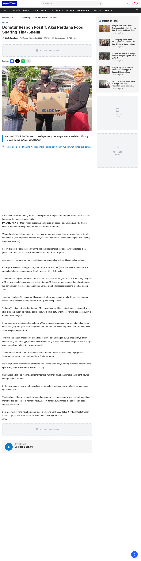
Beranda (16, 10)
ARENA (26, 10)
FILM (51, 10)
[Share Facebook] (12, 61)
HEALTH (59, 10)
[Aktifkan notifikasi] (134, 554)
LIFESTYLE (97, 10)
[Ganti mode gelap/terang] (128, 3)
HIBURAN (70, 10)
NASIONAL (109, 10)
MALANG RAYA (83, 10)
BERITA (35, 10)
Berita (14, 18)
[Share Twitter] (17, 61)
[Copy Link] (28, 61)
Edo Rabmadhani (11, 38)
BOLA (43, 10)
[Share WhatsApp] (23, 61)
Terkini (6, 10)
